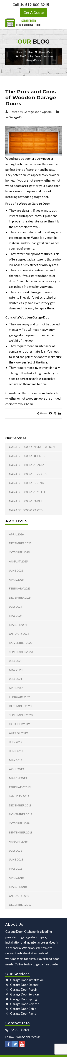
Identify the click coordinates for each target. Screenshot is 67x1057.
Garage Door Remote (27, 492)
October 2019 (19, 724)
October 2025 (19, 552)
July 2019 (15, 742)
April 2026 (16, 534)
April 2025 (16, 579)
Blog (30, 52)
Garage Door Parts (26, 510)
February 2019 (20, 787)
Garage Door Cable (26, 501)
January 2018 (19, 895)
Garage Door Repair (26, 465)
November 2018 (20, 814)
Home (19, 52)
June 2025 (16, 570)
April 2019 (16, 769)
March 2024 (18, 624)
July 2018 (15, 850)
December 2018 (20, 805)
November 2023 (20, 642)
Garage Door (46, 52)
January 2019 (19, 796)
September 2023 (21, 651)
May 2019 (15, 760)
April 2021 (16, 687)
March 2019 (18, 778)
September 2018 (21, 832)
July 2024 (15, 606)
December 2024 (20, 597)
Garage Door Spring (26, 483)
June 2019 (16, 751)
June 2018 (16, 859)
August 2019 (18, 733)
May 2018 (15, 868)
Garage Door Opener (27, 456)
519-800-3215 (37, 4)
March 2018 (18, 886)
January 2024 (19, 633)
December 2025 (20, 543)
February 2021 (20, 697)
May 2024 (15, 615)
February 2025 (20, 588)
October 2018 (19, 823)
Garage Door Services (28, 474)
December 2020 (20, 706)
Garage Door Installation (32, 447)
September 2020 (21, 715)
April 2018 (16, 877)
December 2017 (20, 904)
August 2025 (18, 561)
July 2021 (15, 678)
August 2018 (18, 841)
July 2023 (15, 660)
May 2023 (15, 669)
